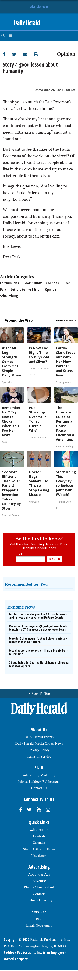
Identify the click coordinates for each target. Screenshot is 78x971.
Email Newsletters (39, 925)
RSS (39, 918)
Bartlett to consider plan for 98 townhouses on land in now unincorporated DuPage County (39, 616)
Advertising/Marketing (39, 775)
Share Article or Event (39, 849)
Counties (52, 283)
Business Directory (39, 900)
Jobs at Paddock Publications (39, 781)
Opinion (66, 53)
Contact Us (39, 787)
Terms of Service (39, 756)
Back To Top (40, 693)
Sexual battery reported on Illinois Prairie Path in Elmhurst (38, 652)
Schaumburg (9, 295)
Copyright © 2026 (16, 939)
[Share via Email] (28, 54)
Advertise (39, 880)
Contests (39, 836)
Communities (9, 283)
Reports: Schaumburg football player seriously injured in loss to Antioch (38, 640)
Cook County (32, 283)
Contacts (39, 893)
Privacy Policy (39, 749)
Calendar (39, 842)
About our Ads (39, 874)
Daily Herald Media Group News (39, 743)
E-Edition (40, 829)
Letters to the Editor (26, 289)
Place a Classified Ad (39, 887)
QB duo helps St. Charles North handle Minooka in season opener (39, 664)
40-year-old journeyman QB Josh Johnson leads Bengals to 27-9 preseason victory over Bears (38, 628)
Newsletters (39, 855)
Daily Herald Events (39, 736)
